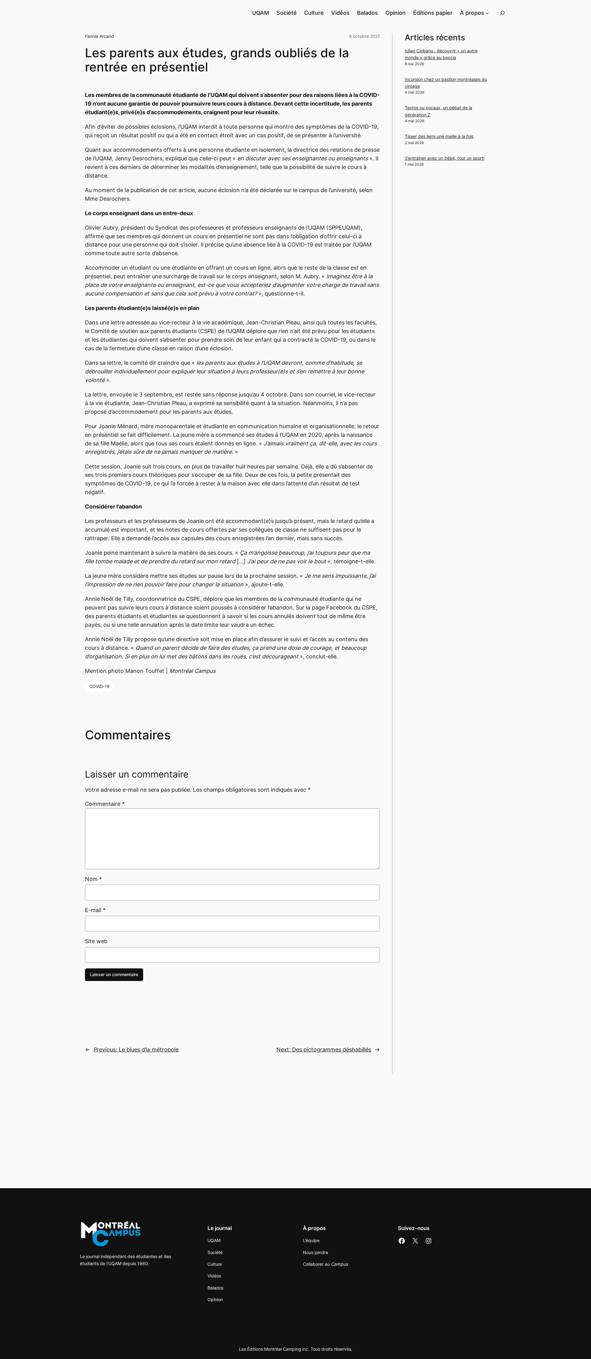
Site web (96, 941)
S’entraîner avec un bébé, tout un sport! (444, 158)
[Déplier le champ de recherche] (502, 12)
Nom (93, 879)
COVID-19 (99, 686)
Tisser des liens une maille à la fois (439, 136)
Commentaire (105, 804)
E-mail (95, 910)
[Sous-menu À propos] (487, 12)
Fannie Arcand (99, 36)
